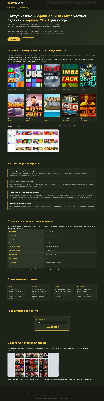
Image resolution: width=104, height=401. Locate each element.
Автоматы (68, 2)
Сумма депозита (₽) (41, 319)
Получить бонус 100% (28, 39)
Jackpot (76, 2)
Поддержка (60, 2)
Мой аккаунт (12, 7)
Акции (83, 2)
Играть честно (14, 39)
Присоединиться (23, 7)
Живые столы (91, 2)
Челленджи (50, 2)
